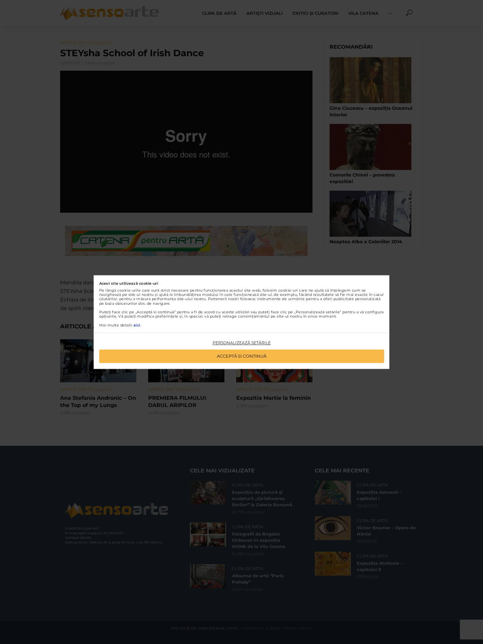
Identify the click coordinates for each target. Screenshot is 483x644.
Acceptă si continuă (241, 356)
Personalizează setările (242, 343)
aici (136, 325)
